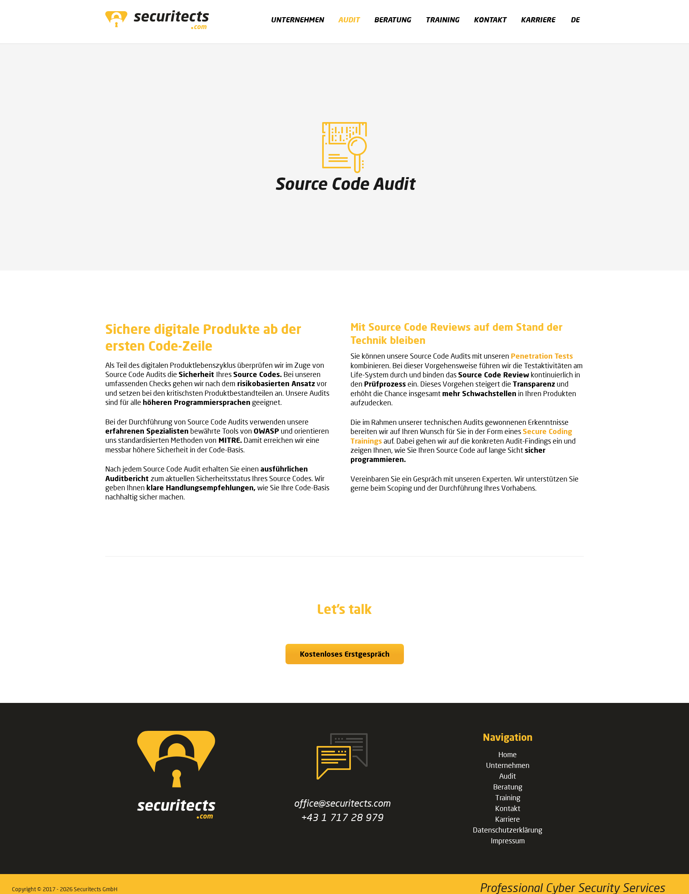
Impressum (508, 840)
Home (507, 754)
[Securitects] (176, 815)
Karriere (507, 819)
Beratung (507, 786)
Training (507, 797)
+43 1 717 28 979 (342, 817)
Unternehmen (508, 765)
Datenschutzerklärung (507, 829)
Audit (507, 776)
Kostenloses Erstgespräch (345, 653)
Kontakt (507, 808)
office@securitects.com (342, 803)
